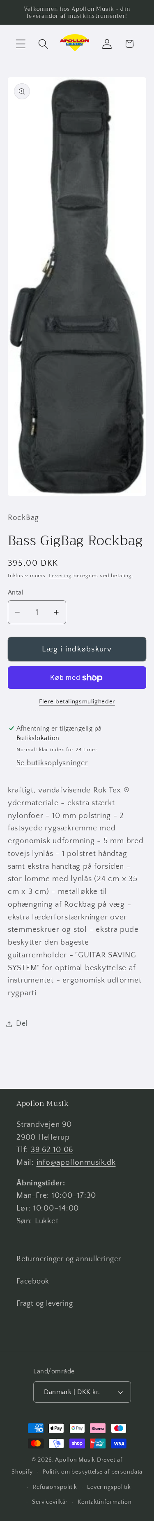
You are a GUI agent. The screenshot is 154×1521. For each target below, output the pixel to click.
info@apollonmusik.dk (76, 1162)
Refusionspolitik (55, 1487)
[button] (20, 44)
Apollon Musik (75, 1460)
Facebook (32, 1281)
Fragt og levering (44, 1304)
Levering (60, 575)
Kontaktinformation (105, 1502)
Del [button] (22, 1024)
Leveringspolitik (109, 1487)
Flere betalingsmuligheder (77, 701)
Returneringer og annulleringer (68, 1259)
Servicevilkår (50, 1502)
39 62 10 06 (52, 1149)
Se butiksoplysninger (52, 763)
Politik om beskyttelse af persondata (93, 1472)
